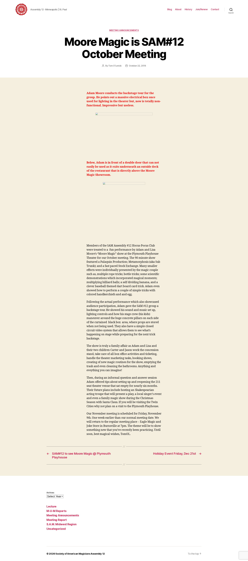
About (178, 9)
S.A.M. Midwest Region (61, 524)
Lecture (51, 506)
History (188, 9)
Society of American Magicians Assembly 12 (80, 553)
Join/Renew (201, 9)
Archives (50, 492)
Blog (169, 9)
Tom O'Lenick (115, 65)
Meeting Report (57, 520)
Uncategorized (56, 528)
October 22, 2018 (137, 65)
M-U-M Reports (57, 511)
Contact (215, 9)
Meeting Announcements (124, 30)
